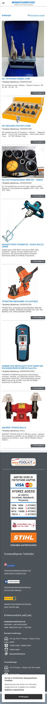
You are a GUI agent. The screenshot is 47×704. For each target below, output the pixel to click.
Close (24, 371)
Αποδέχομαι (23, 697)
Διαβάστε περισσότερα (14, 690)
